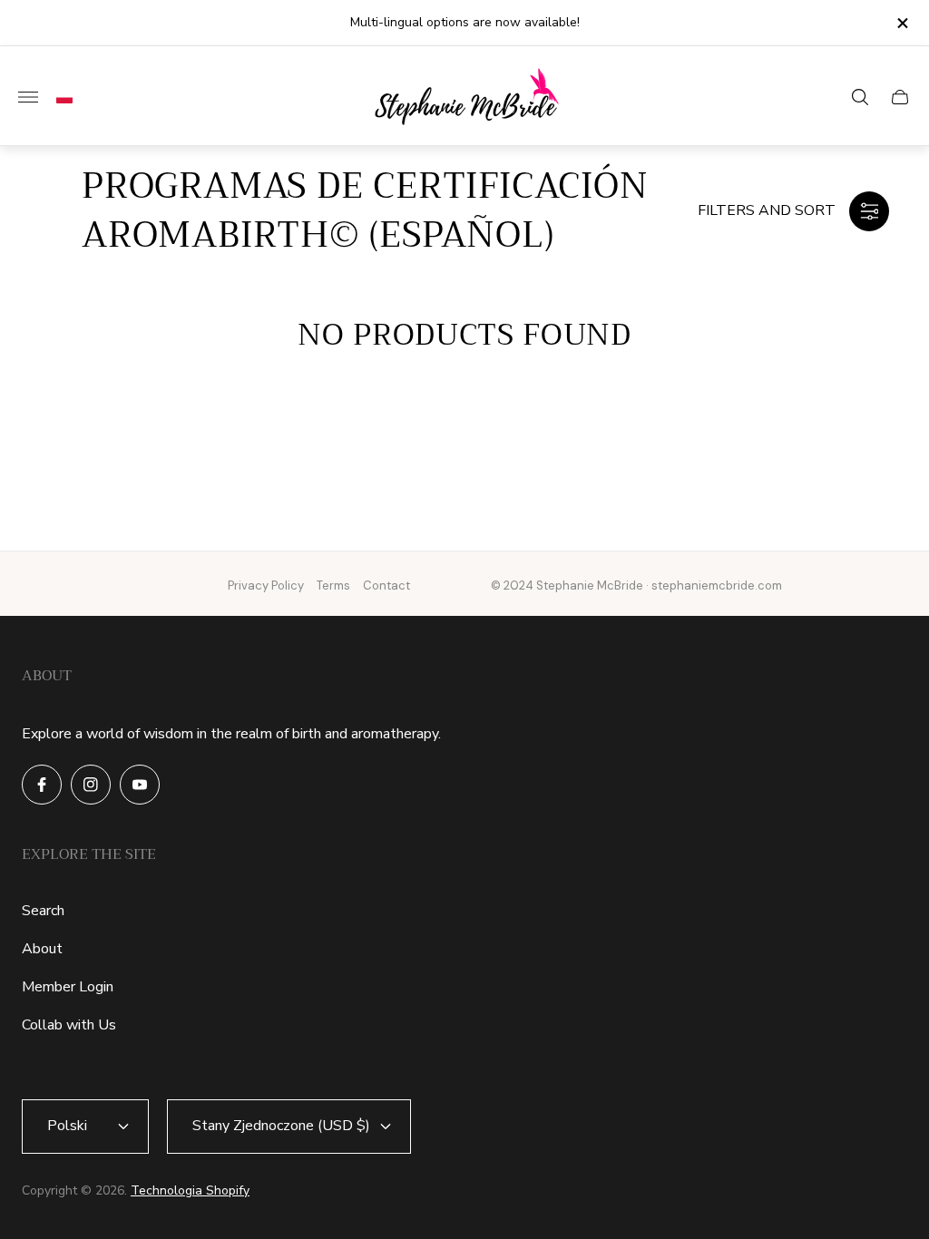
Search (43, 911)
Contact (386, 585)
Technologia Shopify (190, 1190)
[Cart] (900, 97)
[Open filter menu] (869, 211)
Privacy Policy (266, 585)
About (42, 949)
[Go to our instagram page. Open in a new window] (91, 785)
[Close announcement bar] (901, 23)
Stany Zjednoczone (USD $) (281, 1126)
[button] (60, 98)
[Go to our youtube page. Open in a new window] (140, 785)
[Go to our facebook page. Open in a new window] (42, 785)
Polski (67, 1126)
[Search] (860, 97)
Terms (333, 585)
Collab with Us (69, 1025)
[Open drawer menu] (28, 97)
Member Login (67, 987)
